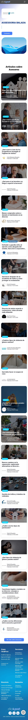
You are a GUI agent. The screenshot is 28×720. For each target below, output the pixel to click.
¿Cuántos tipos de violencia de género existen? (13, 341)
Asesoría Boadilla (11, 501)
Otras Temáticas (12, 241)
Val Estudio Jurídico (11, 96)
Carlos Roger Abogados (13, 125)
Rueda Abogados (11, 284)
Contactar (7, 33)
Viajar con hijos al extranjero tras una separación (14, 91)
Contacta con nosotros (4, 664)
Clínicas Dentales (5, 690)
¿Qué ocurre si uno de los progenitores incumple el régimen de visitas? (11, 151)
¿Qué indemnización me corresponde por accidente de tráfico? (13, 433)
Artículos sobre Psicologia (19, 662)
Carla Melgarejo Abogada (13, 157)
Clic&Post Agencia (6, 655)
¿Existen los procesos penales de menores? (13, 404)
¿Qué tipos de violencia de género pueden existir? (11, 558)
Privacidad (17, 693)
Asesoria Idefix (10, 627)
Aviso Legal (18, 691)
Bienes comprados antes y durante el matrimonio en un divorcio (12, 215)
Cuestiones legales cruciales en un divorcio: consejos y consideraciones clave (13, 591)
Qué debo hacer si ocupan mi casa (12, 373)
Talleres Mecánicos (6, 695)
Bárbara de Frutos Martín (13, 437)
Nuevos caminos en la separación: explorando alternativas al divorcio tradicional (10, 464)
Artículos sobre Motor (20, 672)
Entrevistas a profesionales (18, 653)
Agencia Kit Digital (5, 657)
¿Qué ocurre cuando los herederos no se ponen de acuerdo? (11, 120)
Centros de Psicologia (6, 687)
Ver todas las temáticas (18, 676)
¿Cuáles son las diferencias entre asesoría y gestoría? (12, 622)
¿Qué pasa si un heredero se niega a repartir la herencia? (12, 182)
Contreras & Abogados (12, 252)
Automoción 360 (5, 659)
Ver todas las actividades (4, 698)
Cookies (17, 695)
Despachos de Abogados (4, 692)
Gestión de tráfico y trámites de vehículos (13, 495)
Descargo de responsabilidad (19, 698)
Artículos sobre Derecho (19, 669)
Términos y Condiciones (18, 686)
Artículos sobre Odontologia (19, 666)
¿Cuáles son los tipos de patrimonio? (11, 527)
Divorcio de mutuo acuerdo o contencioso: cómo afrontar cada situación (12, 310)
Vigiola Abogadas (11, 188)
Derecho (6, 87)
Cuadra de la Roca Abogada (14, 347)
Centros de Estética (6, 685)
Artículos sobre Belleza (19, 659)
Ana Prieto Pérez (11, 316)
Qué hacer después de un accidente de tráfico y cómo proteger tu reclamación (12, 278)
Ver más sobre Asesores (14, 639)
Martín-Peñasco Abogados (13, 220)
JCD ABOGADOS (11, 379)
